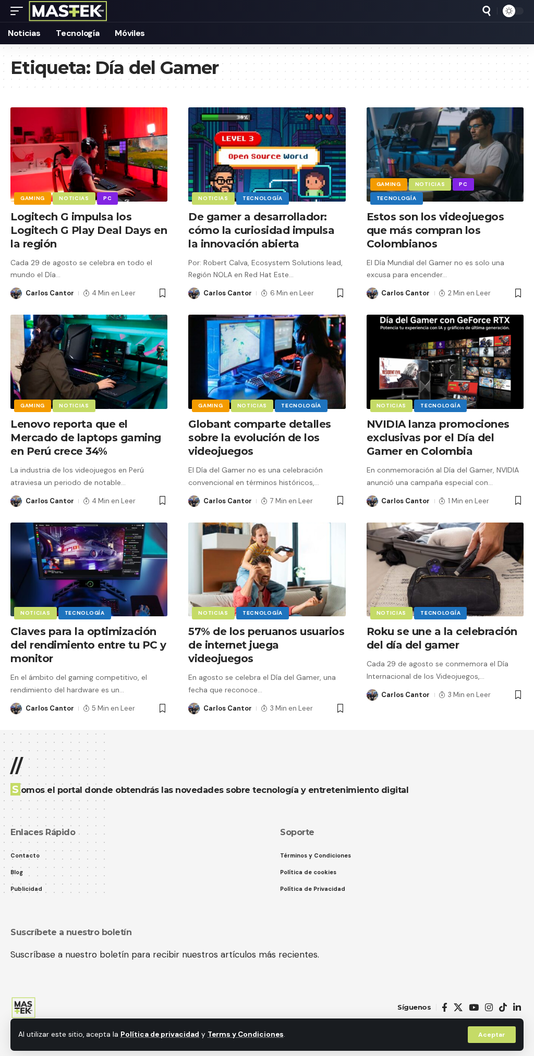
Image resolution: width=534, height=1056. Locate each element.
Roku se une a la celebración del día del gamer (442, 638)
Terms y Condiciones (246, 1034)
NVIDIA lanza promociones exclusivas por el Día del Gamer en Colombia (438, 437)
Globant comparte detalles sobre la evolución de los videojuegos (259, 437)
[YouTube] (473, 1007)
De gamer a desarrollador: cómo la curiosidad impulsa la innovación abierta (261, 230)
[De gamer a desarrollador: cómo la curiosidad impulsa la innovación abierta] (266, 154)
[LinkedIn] (517, 1007)
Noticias (74, 198)
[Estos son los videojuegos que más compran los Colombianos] (445, 154)
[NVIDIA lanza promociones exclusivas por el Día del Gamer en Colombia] (445, 362)
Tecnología (262, 198)
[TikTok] (502, 1007)
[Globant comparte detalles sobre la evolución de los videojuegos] (266, 362)
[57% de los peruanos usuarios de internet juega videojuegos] (266, 570)
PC (107, 198)
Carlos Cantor (50, 293)
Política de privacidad (159, 1034)
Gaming (32, 198)
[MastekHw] (68, 11)
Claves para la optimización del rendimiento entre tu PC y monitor (88, 645)
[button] (492, 1034)
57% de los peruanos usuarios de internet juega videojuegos (266, 645)
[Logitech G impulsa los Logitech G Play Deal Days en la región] (88, 154)
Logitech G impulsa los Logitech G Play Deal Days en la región (88, 230)
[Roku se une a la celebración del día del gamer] (445, 570)
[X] (458, 1007)
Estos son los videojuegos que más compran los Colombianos (435, 230)
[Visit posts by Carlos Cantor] (16, 293)
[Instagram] (488, 1007)
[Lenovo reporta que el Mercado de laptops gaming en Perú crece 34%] (88, 362)
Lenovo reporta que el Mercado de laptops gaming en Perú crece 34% (85, 437)
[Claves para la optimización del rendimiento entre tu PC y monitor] (88, 570)
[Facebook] (444, 1007)
